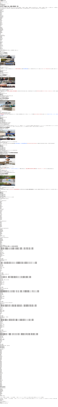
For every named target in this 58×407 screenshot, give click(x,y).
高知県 (1, 379)
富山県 (1, 365)
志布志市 (1, 210)
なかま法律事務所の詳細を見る (4, 97)
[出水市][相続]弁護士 (2, 5)
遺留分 (1, 31)
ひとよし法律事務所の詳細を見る (4, 74)
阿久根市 (1, 20)
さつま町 (1, 214)
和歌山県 (1, 372)
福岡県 (1, 99)
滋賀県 (1, 371)
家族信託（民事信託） (2, 245)
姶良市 (1, 212)
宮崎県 (1, 225)
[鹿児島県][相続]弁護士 (2, 4)
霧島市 (1, 208)
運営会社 (1, 402)
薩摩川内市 (1, 206)
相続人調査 (1, 29)
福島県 (1, 354)
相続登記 (1, 233)
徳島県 (1, 377)
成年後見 (1, 235)
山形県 (1, 353)
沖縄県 (1, 153)
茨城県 (1, 358)
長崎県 (1, 222)
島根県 (1, 376)
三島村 (1, 213)
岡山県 (1, 374)
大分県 (1, 223)
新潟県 (1, 364)
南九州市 (1, 211)
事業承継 (1, 32)
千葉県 (1, 357)
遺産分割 (1, 238)
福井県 (1, 367)
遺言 (0, 33)
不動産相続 (1, 28)
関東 (0, 12)
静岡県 (1, 361)
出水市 (1, 21)
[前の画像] (0, 65)
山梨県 (1, 362)
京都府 (1, 369)
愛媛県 (1, 378)
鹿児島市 (1, 18)
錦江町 (1, 218)
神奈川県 (1, 356)
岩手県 (1, 351)
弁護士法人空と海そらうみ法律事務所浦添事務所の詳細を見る (7, 172)
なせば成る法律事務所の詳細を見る (4, 198)
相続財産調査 (1, 240)
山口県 (1, 375)
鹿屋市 (1, 19)
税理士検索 (1, 399)
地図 (7, 99)
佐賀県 (1, 224)
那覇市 (3, 174)
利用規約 (1, 400)
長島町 (1, 215)
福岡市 (3, 99)
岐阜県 (1, 363)
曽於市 (1, 25)
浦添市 (3, 153)
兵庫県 (1, 370)
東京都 (1, 355)
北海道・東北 (1, 11)
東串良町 (1, 217)
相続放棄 (1, 30)
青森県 (1, 350)
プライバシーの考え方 (2, 401)
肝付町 (1, 219)
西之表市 (1, 22)
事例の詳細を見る (2, 260)
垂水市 (1, 23)
